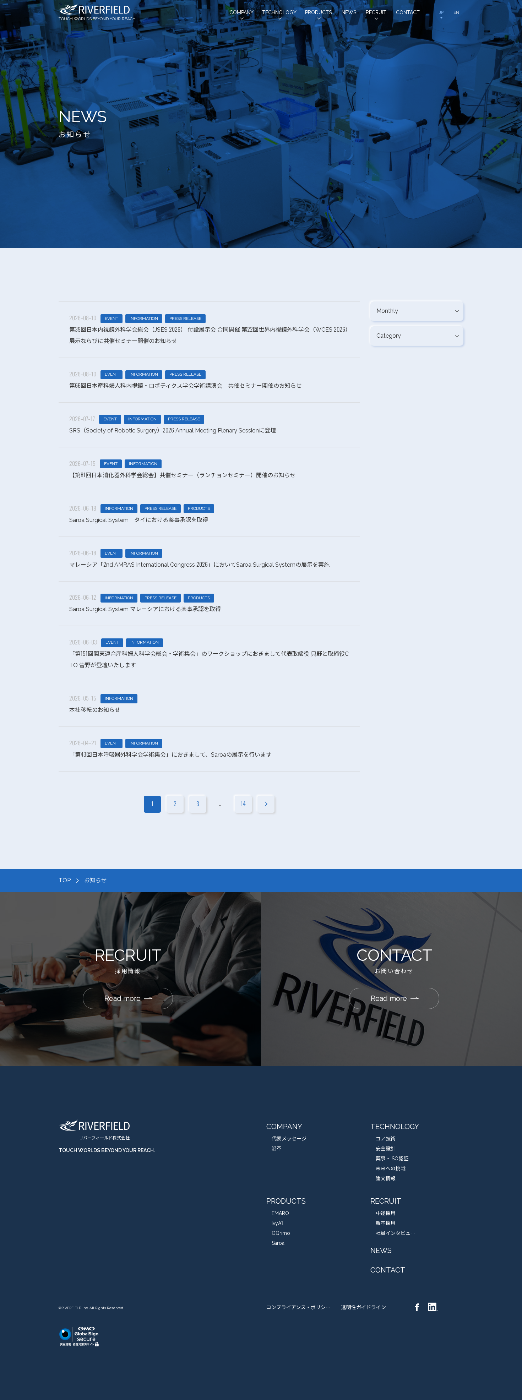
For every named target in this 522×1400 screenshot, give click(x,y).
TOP (65, 880)
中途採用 (386, 1213)
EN (456, 12)
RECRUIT (385, 1201)
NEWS (381, 1250)
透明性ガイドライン (363, 1307)
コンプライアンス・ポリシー (298, 1307)
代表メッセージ (289, 1139)
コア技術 (386, 1139)
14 (243, 804)
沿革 (277, 1148)
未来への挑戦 (391, 1168)
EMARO (280, 1213)
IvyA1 (277, 1223)
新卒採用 (386, 1223)
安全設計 (386, 1148)
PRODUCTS (286, 1201)
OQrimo (281, 1233)
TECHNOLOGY (394, 1126)
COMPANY (284, 1126)
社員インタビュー (395, 1233)
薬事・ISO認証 (392, 1158)
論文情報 (386, 1178)
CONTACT (387, 1270)
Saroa (278, 1243)
